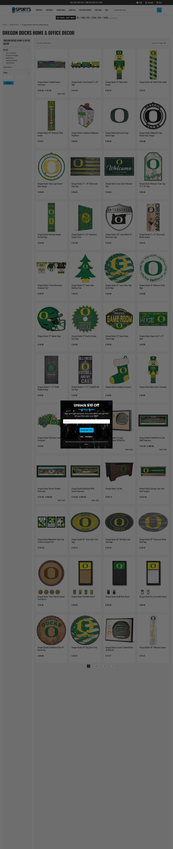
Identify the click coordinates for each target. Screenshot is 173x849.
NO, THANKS (86, 437)
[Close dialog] (110, 402)
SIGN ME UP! (86, 430)
